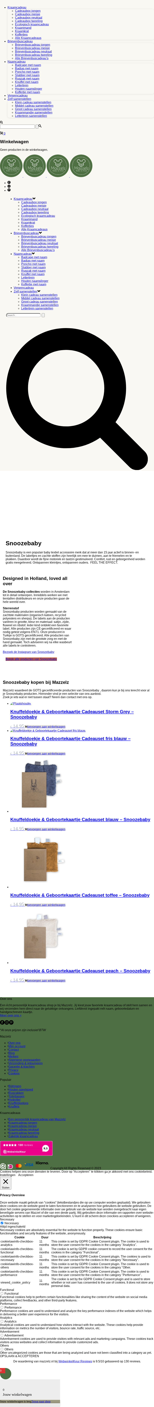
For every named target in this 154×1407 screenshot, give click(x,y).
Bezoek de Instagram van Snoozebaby (28, 652)
